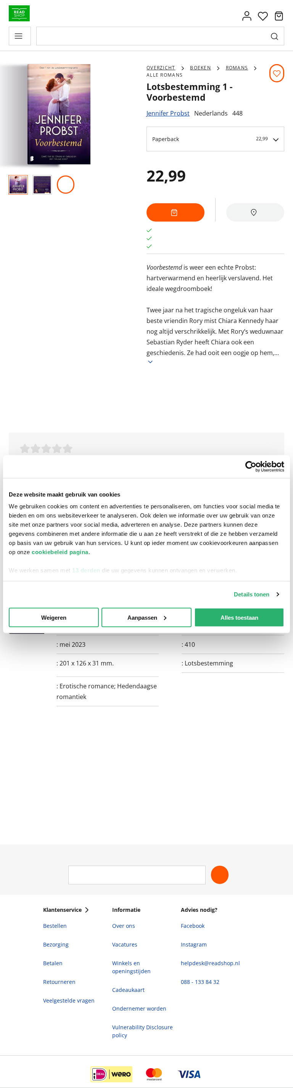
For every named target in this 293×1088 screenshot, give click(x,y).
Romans (237, 67)
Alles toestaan (239, 617)
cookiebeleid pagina (60, 552)
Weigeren (53, 617)
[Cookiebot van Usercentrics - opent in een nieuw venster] (250, 466)
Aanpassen (142, 617)
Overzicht (160, 67)
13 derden (86, 570)
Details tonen (251, 594)
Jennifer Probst (168, 113)
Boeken (200, 67)
